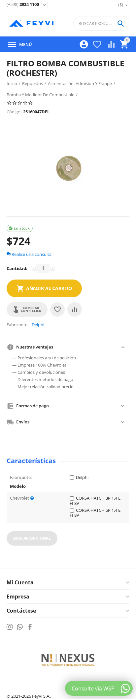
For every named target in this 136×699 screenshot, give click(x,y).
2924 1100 (23, 4)
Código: (14, 112)
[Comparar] (74, 309)
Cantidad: (17, 268)
